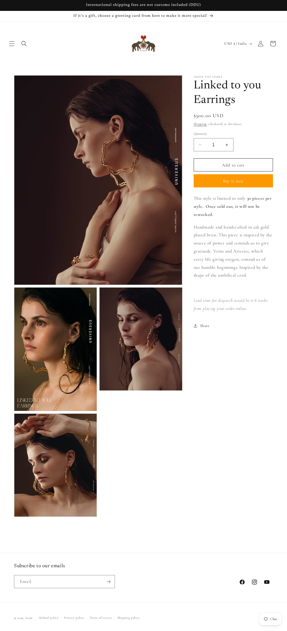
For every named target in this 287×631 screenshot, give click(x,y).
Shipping (200, 124)
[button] (12, 43)
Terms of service (101, 618)
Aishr (29, 618)
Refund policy (49, 618)
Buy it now (233, 180)
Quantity (200, 133)
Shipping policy (128, 618)
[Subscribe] (108, 581)
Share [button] (205, 325)
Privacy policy (74, 618)
